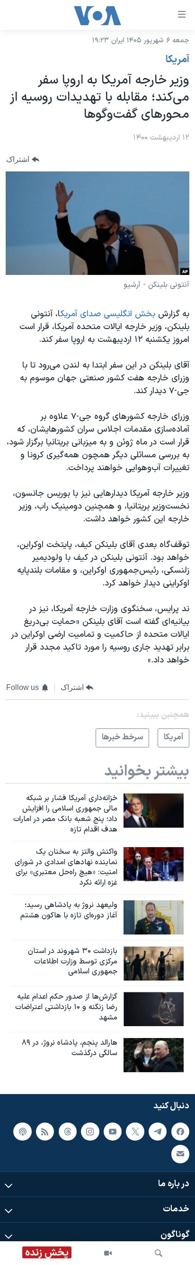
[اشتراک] (180, 1154)
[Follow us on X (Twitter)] (135, 1131)
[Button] (22, 159)
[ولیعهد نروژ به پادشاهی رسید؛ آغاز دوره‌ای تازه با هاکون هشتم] (154, 917)
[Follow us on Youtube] (113, 1131)
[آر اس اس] (45, 1131)
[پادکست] (22, 1131)
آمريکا (177, 59)
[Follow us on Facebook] (180, 1131)
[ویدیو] (108, 1253)
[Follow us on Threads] (68, 1131)
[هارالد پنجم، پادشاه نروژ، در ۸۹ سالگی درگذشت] (154, 1055)
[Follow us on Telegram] (158, 1131)
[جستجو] (158, 1253)
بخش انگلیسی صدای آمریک (107, 314)
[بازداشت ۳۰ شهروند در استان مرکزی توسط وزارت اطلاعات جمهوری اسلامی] (154, 963)
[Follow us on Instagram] (90, 1131)
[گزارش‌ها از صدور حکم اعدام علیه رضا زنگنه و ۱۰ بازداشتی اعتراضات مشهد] (154, 1009)
